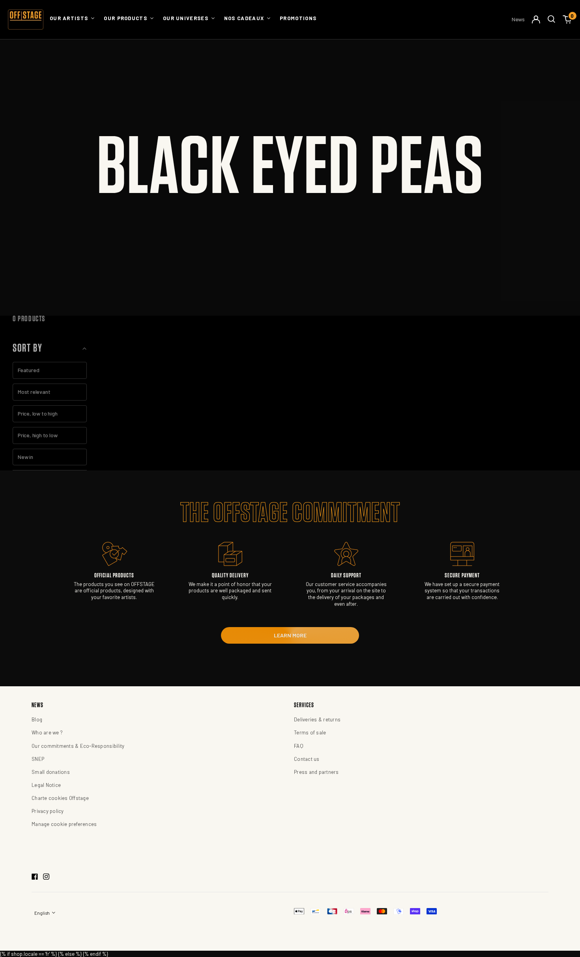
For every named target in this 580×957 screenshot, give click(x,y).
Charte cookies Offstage (60, 798)
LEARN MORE (290, 635)
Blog (37, 719)
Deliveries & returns (317, 719)
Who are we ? (47, 732)
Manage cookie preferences (64, 824)
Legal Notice (46, 785)
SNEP (38, 759)
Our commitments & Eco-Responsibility (78, 746)
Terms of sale (310, 732)
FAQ (298, 746)
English (42, 913)
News (518, 19)
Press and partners (316, 772)
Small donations (51, 772)
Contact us (307, 759)
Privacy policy (48, 811)
